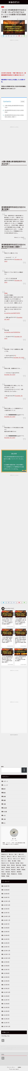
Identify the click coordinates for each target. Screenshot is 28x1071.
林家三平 (13, 867)
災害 (4, 819)
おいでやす (22, 854)
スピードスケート (22, 856)
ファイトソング (17, 858)
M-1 (16, 854)
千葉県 (18, 863)
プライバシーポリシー (11, 1067)
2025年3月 (6, 909)
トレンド (5, 785)
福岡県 (19, 869)
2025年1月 (6, 912)
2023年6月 (6, 973)
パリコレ (10, 858)
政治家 (5, 808)
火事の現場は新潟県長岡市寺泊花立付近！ (14, 106)
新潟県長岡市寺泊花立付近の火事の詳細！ (14, 111)
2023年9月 (6, 962)
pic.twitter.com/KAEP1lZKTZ (12, 313)
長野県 (20, 873)
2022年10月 (6, 992)
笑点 (3, 871)
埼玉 (9, 865)
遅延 (9, 873)
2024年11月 (6, 920)
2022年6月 (6, 1003)
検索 (2, 766)
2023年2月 (6, 988)
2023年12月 (6, 950)
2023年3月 (6, 985)
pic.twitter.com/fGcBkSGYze (12, 332)
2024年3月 (6, 939)
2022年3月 (6, 1015)
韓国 (8, 876)
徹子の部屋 (19, 865)
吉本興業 (4, 865)
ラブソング (4, 860)
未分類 (5, 811)
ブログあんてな (5, 1036)
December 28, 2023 (18, 357)
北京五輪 (12, 863)
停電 (19, 860)
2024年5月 (6, 931)
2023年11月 (6, 954)
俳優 (4, 796)
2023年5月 (6, 977)
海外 (18, 867)
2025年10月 (6, 905)
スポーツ (5, 781)
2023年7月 (6, 969)
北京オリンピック (6, 863)
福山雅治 (13, 869)
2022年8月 (6, 996)
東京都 (9, 867)
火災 (2, 6)
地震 (4, 800)
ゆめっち (9, 856)
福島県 (24, 869)
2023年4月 (6, 981)
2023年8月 (6, 966)
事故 (4, 793)
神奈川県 (8, 869)
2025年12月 (6, 901)
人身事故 (14, 860)
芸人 (4, 823)
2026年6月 (6, 890)
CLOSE (22, 101)
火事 (23, 867)
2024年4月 (6, 935)
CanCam (11, 854)
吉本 (22, 863)
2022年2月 (6, 1019)
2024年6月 (6, 928)
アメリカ (15, 856)
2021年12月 (6, 1026)
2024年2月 (6, 943)
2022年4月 (6, 1011)
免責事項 (19, 1067)
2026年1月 (6, 897)
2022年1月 (6, 1022)
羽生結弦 (8, 871)
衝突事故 (19, 871)
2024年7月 (6, 924)
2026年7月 (6, 886)
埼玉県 (13, 865)
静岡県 (4, 876)
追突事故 (4, 873)
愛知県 (25, 865)
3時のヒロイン (5, 854)
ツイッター (4, 858)
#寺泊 (5, 293)
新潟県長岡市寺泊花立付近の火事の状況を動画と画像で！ (14, 116)
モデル (23, 858)
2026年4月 (6, 893)
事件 (4, 789)
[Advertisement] (14, 56)
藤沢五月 (13, 871)
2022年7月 (6, 1000)
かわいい (4, 856)
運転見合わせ (14, 873)
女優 (4, 804)
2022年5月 (6, 1007)
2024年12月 (6, 916)
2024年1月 (6, 947)
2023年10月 (6, 958)
